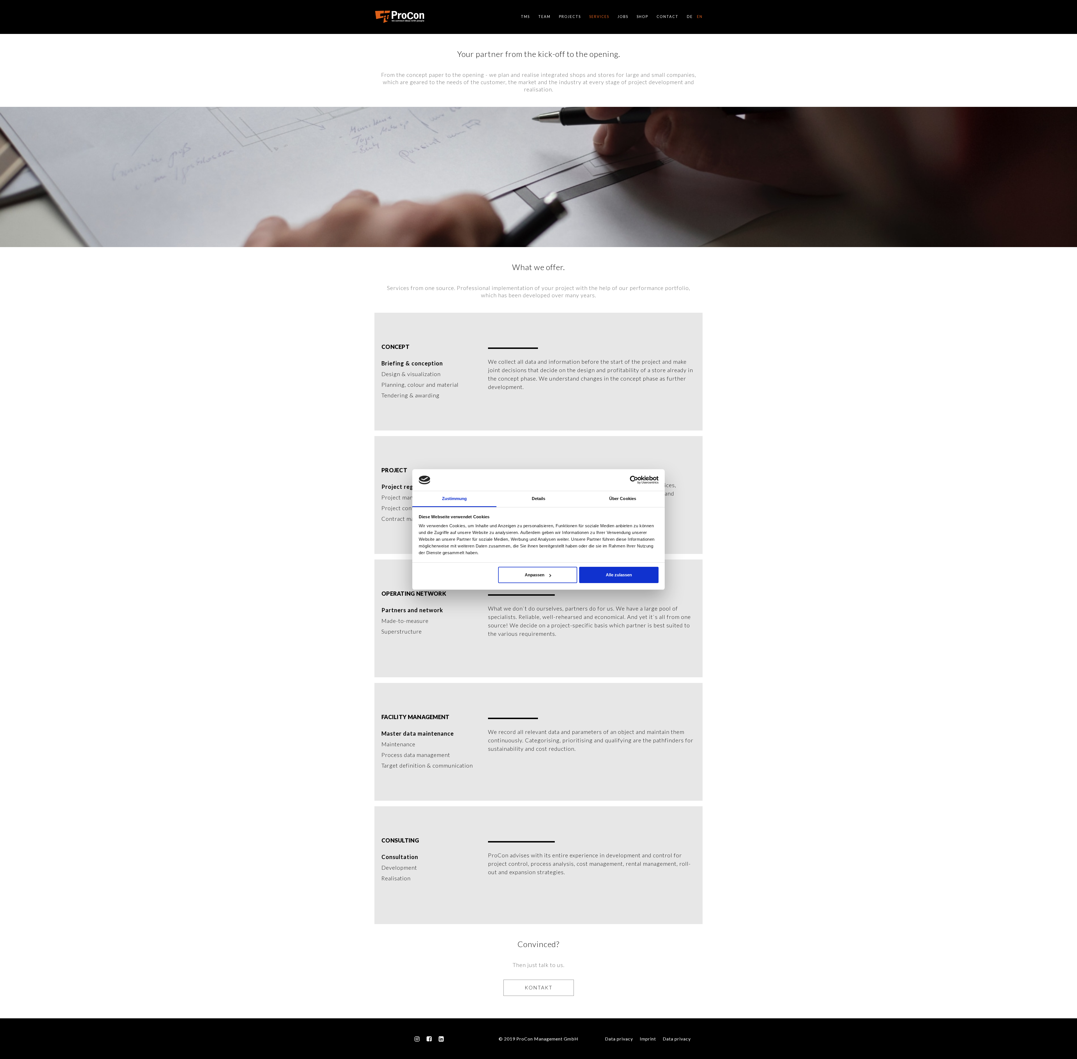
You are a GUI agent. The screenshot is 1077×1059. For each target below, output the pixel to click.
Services (599, 17)
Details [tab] (539, 498)
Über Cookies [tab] (622, 498)
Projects (570, 17)
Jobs (623, 17)
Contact (667, 17)
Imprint (648, 1038)
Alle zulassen (619, 574)
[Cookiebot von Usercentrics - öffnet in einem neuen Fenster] (634, 480)
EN (700, 17)
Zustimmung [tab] (454, 498)
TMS (525, 17)
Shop (642, 17)
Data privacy (619, 1038)
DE (690, 17)
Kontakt (539, 987)
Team (544, 17)
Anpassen (534, 574)
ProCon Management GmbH (399, 17)
